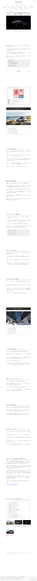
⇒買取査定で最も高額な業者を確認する (12, 484)
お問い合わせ (2, 579)
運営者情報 (12, 579)
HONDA (9, 7)
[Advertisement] (18, 39)
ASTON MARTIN (32, 7)
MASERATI (14, 7)
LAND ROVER (26, 7)
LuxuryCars (18, 2)
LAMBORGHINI (20, 7)
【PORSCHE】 (4, 7)
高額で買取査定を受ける (20, 461)
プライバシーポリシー (7, 579)
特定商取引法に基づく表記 (18, 579)
